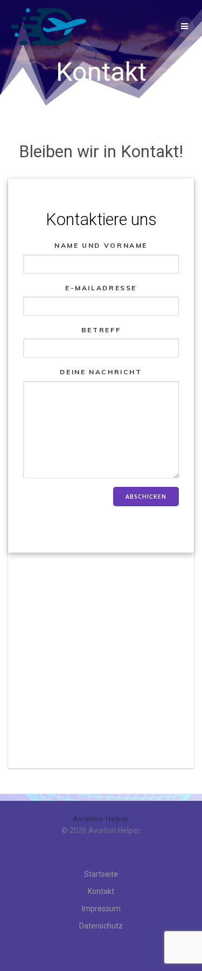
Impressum (101, 908)
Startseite (101, 874)
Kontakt (101, 891)
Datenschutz (101, 925)
